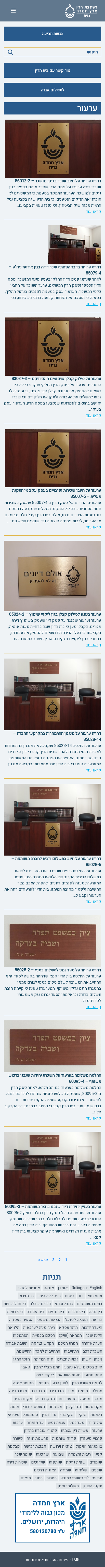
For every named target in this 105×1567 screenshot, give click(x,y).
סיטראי (13, 1415)
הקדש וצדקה (42, 1343)
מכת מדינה (18, 1391)
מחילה (97, 1391)
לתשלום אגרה (52, 90)
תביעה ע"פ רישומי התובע (81, 1478)
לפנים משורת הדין (87, 1383)
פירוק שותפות (64, 1438)
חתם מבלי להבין (47, 1367)
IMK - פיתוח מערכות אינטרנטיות (53, 1560)
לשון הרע (60, 1383)
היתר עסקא (68, 1327)
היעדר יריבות (92, 1327)
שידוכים (38, 1462)
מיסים (83, 1391)
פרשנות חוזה (37, 1438)
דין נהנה (95, 1312)
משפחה (55, 1407)
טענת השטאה (69, 1375)
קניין (98, 1454)
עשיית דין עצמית (74, 1430)
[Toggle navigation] (13, 11)
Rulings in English (87, 1288)
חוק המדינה (43, 1359)
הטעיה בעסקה (21, 1320)
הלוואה (13, 1327)
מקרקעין (73, 1407)
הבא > (43, 1260)
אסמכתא (94, 1296)
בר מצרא (27, 1296)
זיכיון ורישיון (92, 1359)
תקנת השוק (92, 1486)
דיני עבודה (35, 1312)
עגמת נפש (56, 1423)
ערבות (18, 1423)
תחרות (51, 1478)
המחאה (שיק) (70, 1335)
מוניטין (43, 1383)
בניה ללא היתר (49, 1296)
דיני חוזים (56, 1312)
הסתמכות (21, 1335)
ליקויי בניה (45, 1375)
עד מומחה (35, 1423)
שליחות (81, 1470)
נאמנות (96, 1415)
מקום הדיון (23, 1399)
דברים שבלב (40, 1304)
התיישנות (24, 1351)
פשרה (18, 1438)
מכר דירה (56, 1391)
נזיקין (82, 1415)
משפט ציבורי (34, 1407)
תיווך (39, 1478)
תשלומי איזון (68, 1486)
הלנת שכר (94, 1335)
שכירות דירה (17, 1462)
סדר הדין (49, 1415)
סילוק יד (95, 1423)
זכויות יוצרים (67, 1359)
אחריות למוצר (29, 1288)
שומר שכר (23, 1454)
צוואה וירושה (61, 1446)
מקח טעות (93, 1407)
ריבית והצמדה (79, 1454)
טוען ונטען (93, 1375)
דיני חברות (76, 1312)
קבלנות (14, 1446)
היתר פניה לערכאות (39, 1327)
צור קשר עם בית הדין (52, 70)
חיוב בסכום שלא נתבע (83, 1367)
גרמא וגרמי (64, 1304)
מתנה (14, 1407)
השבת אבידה (17, 1343)
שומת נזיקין (76, 1462)
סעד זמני (76, 1423)
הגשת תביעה (52, 34)
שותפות (55, 1462)
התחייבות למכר (47, 1351)
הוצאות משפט (49, 1320)
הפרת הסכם (68, 1343)
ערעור (97, 1430)
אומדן (63, 1288)
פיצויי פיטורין (91, 1438)
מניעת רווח (67, 1399)
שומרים (95, 1462)
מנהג (98, 1399)
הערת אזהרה (92, 1343)
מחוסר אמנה (23, 1383)
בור (81, 1296)
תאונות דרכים (45, 1470)
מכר (71, 1391)
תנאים (26, 1478)
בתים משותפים (89, 1304)
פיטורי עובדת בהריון (40, 1430)
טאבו (25, 1367)
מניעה (85, 1399)
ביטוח (69, 1296)
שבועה (58, 1454)
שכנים (96, 1470)
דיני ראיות (15, 1312)
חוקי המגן (21, 1359)
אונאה (49, 1288)
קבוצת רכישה (35, 1446)
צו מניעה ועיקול (89, 1446)
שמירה (65, 1470)
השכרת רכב (92, 1351)
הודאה (96, 1320)
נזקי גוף (67, 1415)
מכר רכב (38, 1391)
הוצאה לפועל (76, 1320)
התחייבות (71, 1351)
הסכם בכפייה (43, 1335)
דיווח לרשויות (15, 1304)
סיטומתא (30, 1415)
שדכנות (42, 1454)
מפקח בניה (45, 1399)
